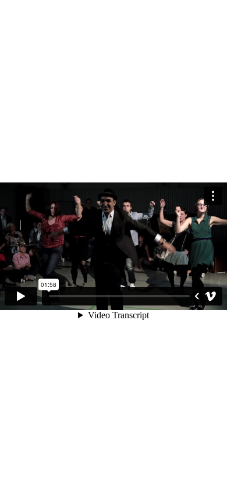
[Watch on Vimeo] (211, 296)
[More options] (213, 196)
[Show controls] (197, 296)
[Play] (21, 296)
